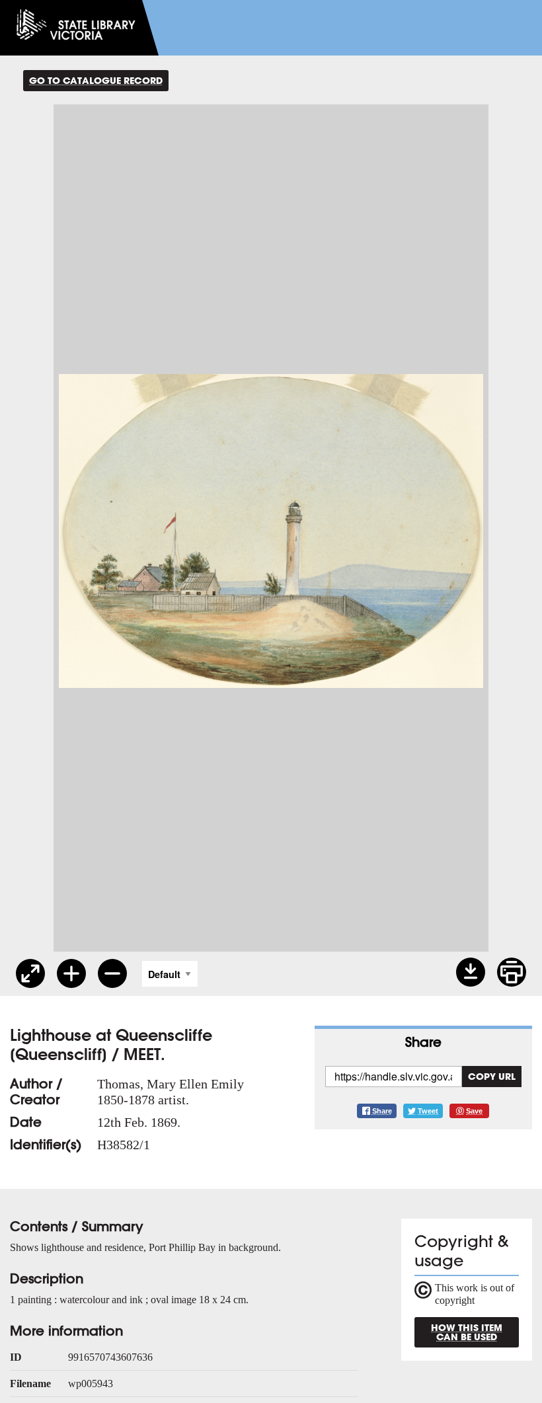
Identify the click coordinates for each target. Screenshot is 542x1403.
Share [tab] (423, 1042)
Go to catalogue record (96, 80)
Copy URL (492, 1076)
